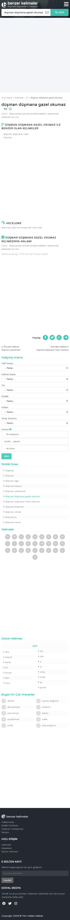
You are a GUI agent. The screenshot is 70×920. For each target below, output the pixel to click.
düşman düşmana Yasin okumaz (16, 136)
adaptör (44, 707)
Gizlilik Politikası (9, 825)
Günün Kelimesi (9, 851)
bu (6, 667)
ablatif (8, 701)
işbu (7, 678)
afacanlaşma (46, 725)
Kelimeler (19, 97)
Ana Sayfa (6, 97)
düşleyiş (9, 470)
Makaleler (6, 848)
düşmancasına (13, 522)
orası (42, 672)
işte (35, 646)
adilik (42, 719)
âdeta (43, 713)
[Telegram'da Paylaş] (66, 337)
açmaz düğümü (48, 701)
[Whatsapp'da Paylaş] (59, 337)
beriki (8, 662)
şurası (43, 687)
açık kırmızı (11, 713)
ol (41, 666)
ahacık (8, 657)
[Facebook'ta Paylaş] (45, 337)
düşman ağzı (12, 481)
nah (42, 656)
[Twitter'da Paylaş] (52, 337)
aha (7, 652)
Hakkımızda (7, 822)
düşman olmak (13, 512)
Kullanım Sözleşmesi (12, 829)
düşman (9, 475)
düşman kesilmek (14, 506)
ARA (61, 12)
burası (8, 672)
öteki (42, 677)
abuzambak (11, 707)
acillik (8, 725)
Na (41, 651)
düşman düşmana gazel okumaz (46, 97)
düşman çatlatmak (15, 491)
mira (7, 683)
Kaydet (7, 880)
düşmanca (10, 517)
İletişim (5, 832)
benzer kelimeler (23, 4)
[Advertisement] (35, 55)
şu (41, 682)
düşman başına (13, 486)
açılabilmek (11, 719)
